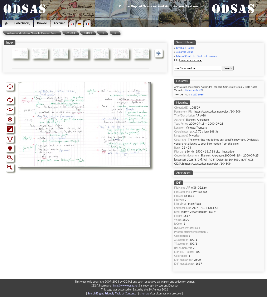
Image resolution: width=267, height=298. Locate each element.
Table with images (207, 56)
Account (59, 23)
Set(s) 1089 (197, 95)
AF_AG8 (71, 33)
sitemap (144, 293)
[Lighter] (10, 138)
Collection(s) (22, 23)
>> (115, 33)
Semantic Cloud (184, 52)
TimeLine (181, 48)
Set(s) (191, 48)
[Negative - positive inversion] (10, 129)
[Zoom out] (10, 167)
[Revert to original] (10, 86)
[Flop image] (10, 109)
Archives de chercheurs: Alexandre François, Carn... (32, 33)
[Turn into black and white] (10, 119)
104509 (88, 33)
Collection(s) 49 (193, 90)
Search (227, 68)
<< (102, 33)
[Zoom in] (10, 158)
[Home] (6, 23)
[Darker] (10, 148)
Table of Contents (185, 56)
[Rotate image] (10, 100)
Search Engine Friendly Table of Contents (112, 293)
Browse (42, 23)
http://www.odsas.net (126, 285)
